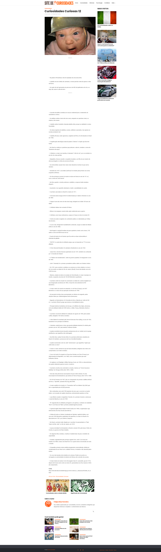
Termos (115, 550)
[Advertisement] (70, 67)
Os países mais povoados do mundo (61, 536)
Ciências (91, 3)
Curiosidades (83, 3)
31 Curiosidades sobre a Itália (105, 26)
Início (76, 3)
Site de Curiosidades (51, 549)
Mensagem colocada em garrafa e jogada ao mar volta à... (61, 522)
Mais (113, 3)
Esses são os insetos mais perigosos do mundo (86, 521)
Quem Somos (102, 550)
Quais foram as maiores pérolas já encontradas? (86, 529)
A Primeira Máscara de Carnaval (60, 529)
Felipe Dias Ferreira (57, 14)
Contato (106, 550)
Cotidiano (107, 3)
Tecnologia (99, 3)
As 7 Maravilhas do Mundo (105, 63)
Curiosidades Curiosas (62, 476)
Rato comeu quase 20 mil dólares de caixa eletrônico (86, 537)
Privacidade (111, 550)
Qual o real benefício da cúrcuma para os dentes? (105, 45)
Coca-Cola (52, 476)
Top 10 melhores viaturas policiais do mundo (105, 99)
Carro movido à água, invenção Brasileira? (104, 81)
